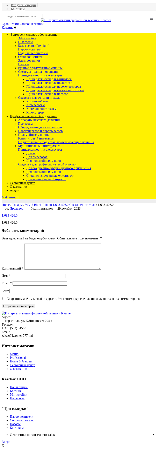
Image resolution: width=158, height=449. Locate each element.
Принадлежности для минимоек (49, 79)
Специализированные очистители (50, 175)
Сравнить (10, 24)
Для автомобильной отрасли (46, 179)
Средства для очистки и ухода (39, 97)
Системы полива (22, 420)
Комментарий (12, 268)
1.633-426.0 (9, 215)
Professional (18, 357)
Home (6, 204)
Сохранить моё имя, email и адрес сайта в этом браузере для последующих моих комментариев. (74, 298)
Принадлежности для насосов (47, 94)
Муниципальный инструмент (39, 146)
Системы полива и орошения (38, 71)
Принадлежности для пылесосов (49, 82)
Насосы (23, 64)
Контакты (18, 9)
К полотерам (35, 112)
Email (7, 283)
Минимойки (27, 38)
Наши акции (19, 387)
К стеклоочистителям (41, 108)
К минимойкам (37, 101)
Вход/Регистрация (23, 5)
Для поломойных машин (43, 160)
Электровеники (29, 60)
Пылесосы (25, 42)
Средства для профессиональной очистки (47, 164)
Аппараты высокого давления (39, 120)
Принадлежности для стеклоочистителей (55, 90)
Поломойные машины (33, 134)
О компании (18, 186)
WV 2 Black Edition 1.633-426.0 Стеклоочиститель (60, 204)
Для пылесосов (37, 157)
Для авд (31, 153)
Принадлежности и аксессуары (40, 75)
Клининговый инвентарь (36, 138)
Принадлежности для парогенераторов (53, 86)
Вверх (6, 441)
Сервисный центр (22, 183)
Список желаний (32, 24)
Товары (17, 204)
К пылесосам (35, 105)
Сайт (5, 291)
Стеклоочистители (31, 57)
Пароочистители (30, 49)
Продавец (16, 208)
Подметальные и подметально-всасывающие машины (56, 142)
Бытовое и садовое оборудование (33, 34)
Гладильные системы (33, 53)
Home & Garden (21, 361)
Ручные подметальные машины (40, 68)
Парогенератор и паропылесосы (40, 131)
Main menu (9, 197)
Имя (6, 275)
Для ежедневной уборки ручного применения (58, 168)
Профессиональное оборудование (33, 116)
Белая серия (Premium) (33, 45)
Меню (14, 354)
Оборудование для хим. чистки (40, 127)
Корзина (7, 27)
